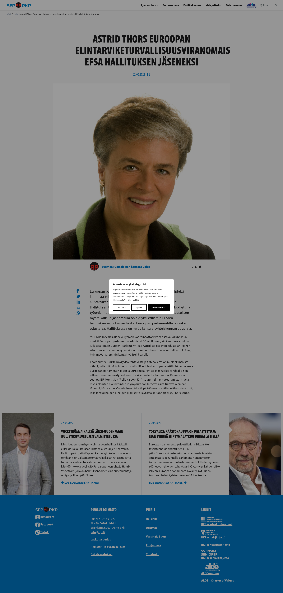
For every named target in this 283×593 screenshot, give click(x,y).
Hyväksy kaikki (158, 307)
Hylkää (139, 307)
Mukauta (122, 307)
